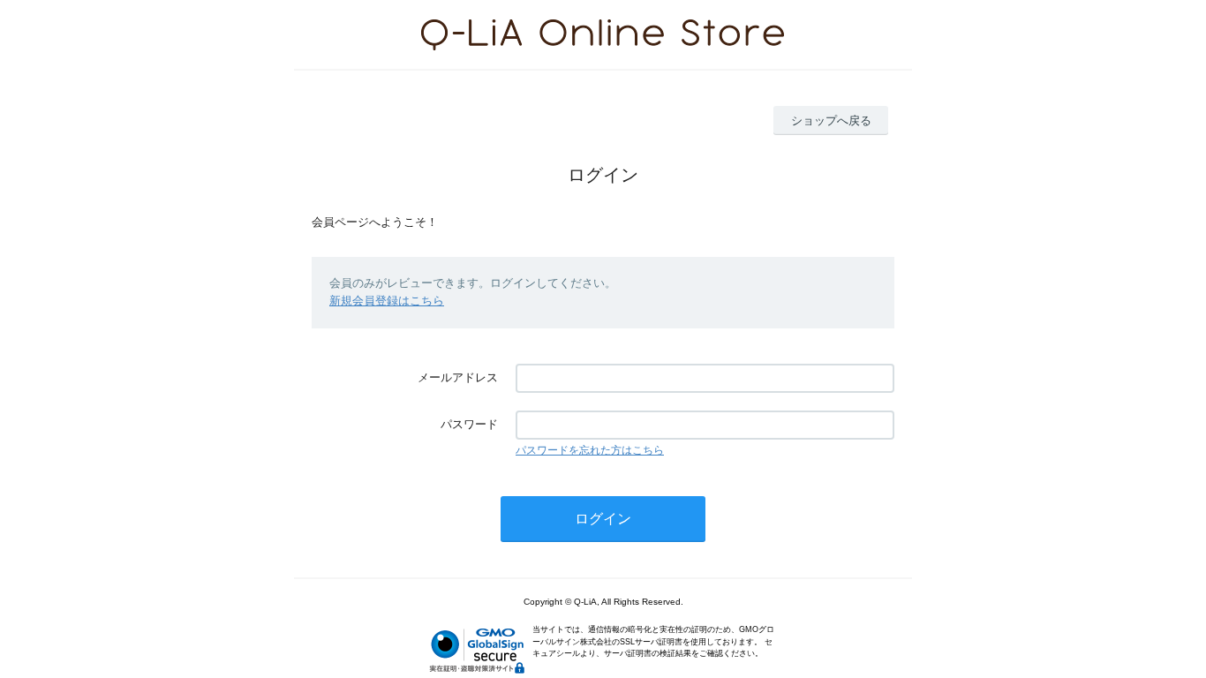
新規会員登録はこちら (386, 300)
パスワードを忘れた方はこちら (590, 450)
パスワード (469, 424)
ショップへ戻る (831, 120)
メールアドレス (458, 377)
